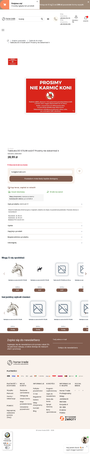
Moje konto (23, 385)
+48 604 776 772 (65, 18)
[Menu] (11, 432)
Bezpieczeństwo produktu (18, 237)
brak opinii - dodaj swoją (15, 153)
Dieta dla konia (49, 400)
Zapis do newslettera (50, 395)
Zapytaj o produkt (15, 231)
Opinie (10, 225)
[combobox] (30, 19)
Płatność (10, 393)
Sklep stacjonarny (37, 404)
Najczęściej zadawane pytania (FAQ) (11, 414)
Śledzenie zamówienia (24, 391)
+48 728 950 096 (65, 24)
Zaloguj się (24, 396)
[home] (8, 40)
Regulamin (37, 397)
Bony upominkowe (51, 411)
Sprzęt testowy (49, 405)
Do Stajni (11, 148)
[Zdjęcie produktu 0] (12, 62)
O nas (35, 394)
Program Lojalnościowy (51, 389)
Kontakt (36, 408)
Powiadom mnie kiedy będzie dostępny (41, 178)
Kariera (35, 400)
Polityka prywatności (37, 389)
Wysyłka (10, 390)
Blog (34, 411)
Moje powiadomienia (25, 403)
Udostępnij (12, 243)
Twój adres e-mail (60, 340)
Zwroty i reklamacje (11, 397)
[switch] (7, 447)
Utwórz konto (25, 399)
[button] (48, 19)
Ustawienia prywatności (24, 408)
